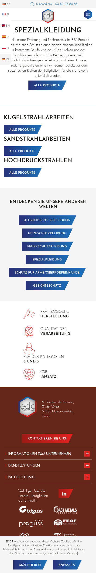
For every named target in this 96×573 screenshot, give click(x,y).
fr (7, 14)
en (7, 26)
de (7, 59)
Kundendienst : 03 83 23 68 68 (56, 4)
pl (7, 48)
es (8, 37)
